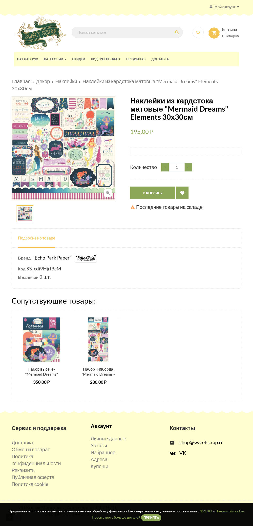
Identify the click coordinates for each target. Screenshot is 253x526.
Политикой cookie (229, 511)
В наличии (28, 277)
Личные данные (108, 438)
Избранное (103, 452)
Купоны (99, 466)
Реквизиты (24, 470)
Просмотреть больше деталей (116, 517)
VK (182, 453)
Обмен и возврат (31, 449)
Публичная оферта (33, 477)
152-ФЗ (206, 511)
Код (21, 268)
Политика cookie (30, 484)
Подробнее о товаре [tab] (36, 238)
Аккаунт (101, 426)
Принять (151, 518)
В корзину (153, 193)
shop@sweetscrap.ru (201, 442)
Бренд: (25, 258)
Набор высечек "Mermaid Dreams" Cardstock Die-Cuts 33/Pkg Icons (41, 376)
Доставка (22, 442)
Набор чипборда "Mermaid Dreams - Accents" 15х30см (98, 374)
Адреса (99, 459)
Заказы (99, 445)
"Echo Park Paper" (54, 258)
